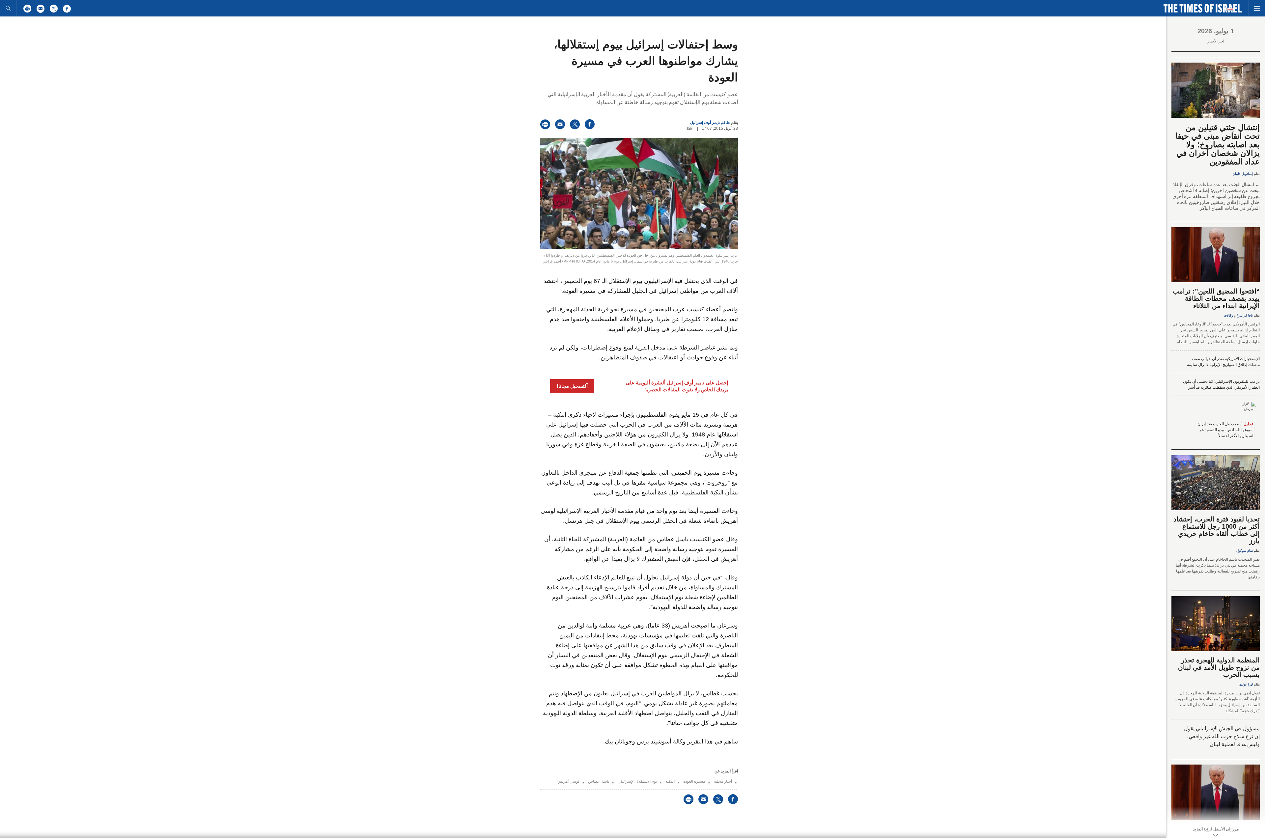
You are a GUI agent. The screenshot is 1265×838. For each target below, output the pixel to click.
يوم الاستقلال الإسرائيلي (637, 781)
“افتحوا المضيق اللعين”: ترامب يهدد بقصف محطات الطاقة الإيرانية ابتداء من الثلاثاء (1216, 298)
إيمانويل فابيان (1243, 174)
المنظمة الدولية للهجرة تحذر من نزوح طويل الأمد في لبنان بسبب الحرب (1219, 667)
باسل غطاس (598, 781)
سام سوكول (1244, 550)
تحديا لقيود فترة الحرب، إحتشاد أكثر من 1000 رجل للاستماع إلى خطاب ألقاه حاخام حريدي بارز (1216, 530)
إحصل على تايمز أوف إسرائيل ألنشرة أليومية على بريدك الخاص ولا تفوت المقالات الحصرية (677, 386)
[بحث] (8, 8)
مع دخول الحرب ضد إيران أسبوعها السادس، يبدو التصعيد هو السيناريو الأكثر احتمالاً (1225, 430)
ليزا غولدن (1246, 684)
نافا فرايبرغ (1245, 315)
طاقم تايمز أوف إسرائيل (710, 122)
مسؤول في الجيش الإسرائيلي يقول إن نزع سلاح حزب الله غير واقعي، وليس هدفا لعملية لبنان (1222, 736)
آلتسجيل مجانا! (572, 386)
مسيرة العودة (694, 781)
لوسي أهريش (568, 781)
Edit (689, 128)
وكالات (1228, 315)
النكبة (670, 781)
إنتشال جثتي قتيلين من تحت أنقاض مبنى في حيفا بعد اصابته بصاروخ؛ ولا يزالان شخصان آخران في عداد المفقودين (1217, 144)
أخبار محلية (723, 781)
